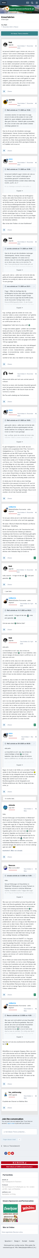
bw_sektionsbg (15, 1092)
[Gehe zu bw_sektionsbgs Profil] (5, 1095)
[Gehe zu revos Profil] (5, 161)
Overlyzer (5, 1185)
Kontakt (24, 1241)
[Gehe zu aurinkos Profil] (5, 102)
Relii (5, 25)
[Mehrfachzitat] (4, 91)
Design (16, 1241)
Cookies (31, 1241)
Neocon (12, 865)
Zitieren (9, 91)
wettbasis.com (6, 1192)
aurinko (12, 100)
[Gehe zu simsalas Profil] (5, 807)
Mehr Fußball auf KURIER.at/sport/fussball (19, 1167)
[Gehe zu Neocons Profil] (5, 867)
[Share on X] (2, 1153)
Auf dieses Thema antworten (19, 33)
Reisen (16, 27)
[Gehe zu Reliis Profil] (5, 45)
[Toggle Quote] (6, 110)
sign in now (10, 1123)
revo (8, 286)
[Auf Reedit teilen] (9, 1153)
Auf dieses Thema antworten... (15, 1132)
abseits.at (5, 1180)
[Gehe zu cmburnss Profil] (5, 510)
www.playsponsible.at (26, 1247)
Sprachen (8, 1241)
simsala (12, 805)
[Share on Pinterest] (12, 1153)
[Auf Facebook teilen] (5, 1153)
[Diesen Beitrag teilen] (35, 46)
